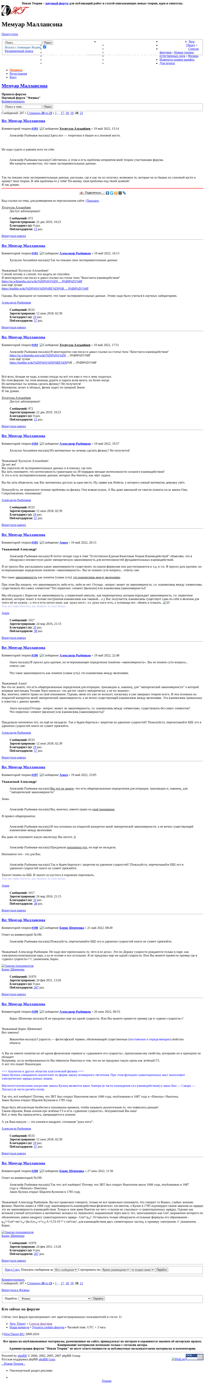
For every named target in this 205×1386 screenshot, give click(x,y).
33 (34, 627)
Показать (92, 200)
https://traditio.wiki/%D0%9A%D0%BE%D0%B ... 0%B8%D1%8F (45, 288)
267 (36, 987)
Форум (42, 41)
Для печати (167, 63)
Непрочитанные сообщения (71, 48)
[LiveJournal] (124, 193)
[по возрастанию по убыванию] (149, 1269)
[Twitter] (112, 193)
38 (35, 631)
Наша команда (19, 1327)
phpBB (22, 1355)
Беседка (52, 63)
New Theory (190, 43)
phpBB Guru (47, 1359)
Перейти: (11, 1298)
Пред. (9, 1269)
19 (71, 113)
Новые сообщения (61, 45)
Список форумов (40, 1323)
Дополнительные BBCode (130, 63)
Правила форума (121, 52)
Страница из (39, 113)
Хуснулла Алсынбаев (74, 128)
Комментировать (13, 101)
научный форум (56, 3)
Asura (63, 542)
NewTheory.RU (14, 1334)
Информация (110, 41)
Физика (193, 56)
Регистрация (18, 73)
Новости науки (174, 41)
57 (35, 320)
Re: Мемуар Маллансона (23, 121)
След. (16, 1269)
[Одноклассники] (116, 193)
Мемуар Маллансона (24, 85)
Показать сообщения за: (37, 1269)
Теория (106, 1381)
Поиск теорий (173, 45)
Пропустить (10, 34)
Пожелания (117, 48)
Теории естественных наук (70, 59)
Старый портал (174, 48)
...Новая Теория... (13, 1363)
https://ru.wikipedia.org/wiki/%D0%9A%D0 (38, 355)
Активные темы (59, 52)
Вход (13, 77)
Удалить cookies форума (48, 1327)
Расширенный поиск (19, 51)
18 (67, 113)
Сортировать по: (90, 1269)
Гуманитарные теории (65, 56)
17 (62, 113)
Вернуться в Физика (15, 1290)
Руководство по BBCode (128, 59)
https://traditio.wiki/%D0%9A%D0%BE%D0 (38, 362)
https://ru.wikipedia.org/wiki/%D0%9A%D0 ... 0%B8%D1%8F (42, 281)
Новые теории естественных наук (177, 54)
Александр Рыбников (75, 253)
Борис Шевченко (71, 927)
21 (81, 113)
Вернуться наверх (14, 236)
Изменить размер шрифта (177, 59)
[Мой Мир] (120, 193)
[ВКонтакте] (108, 193)
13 (35, 229)
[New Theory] (15, 14)
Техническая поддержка (129, 45)
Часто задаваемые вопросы (133, 56)
